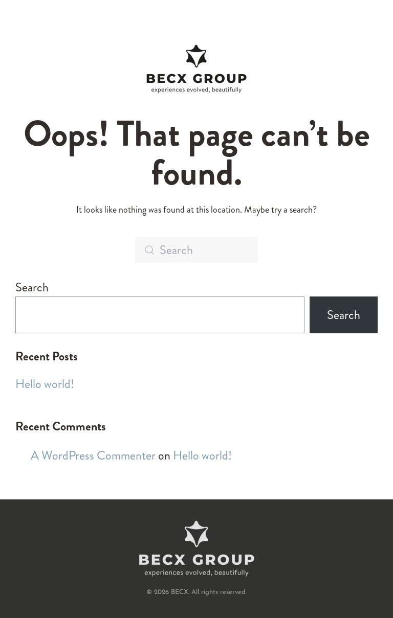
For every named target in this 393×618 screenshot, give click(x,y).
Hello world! (44, 384)
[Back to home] (196, 69)
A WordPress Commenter (93, 455)
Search (32, 287)
